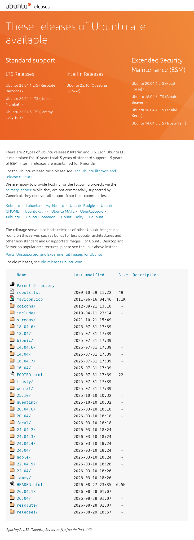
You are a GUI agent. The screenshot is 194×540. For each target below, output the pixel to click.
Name (21, 275)
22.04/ (24, 471)
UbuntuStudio (91, 211)
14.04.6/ (26, 347)
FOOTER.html (30, 375)
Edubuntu (97, 217)
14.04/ (24, 354)
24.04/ (24, 450)
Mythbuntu (54, 205)
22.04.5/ (26, 464)
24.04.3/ (26, 436)
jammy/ (24, 478)
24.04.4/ (26, 443)
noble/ (24, 457)
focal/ (24, 423)
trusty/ (25, 381)
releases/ (27, 512)
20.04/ (24, 416)
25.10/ (24, 395)
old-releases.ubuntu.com (61, 262)
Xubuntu (13, 217)
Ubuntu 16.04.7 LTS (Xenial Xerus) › (154, 113)
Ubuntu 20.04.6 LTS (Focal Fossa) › (153, 86)
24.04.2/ (26, 430)
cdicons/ (26, 306)
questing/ (27, 402)
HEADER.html (30, 484)
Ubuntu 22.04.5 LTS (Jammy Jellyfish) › (29, 115)
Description (146, 275)
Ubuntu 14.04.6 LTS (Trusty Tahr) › (160, 123)
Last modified (89, 275)
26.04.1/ (26, 491)
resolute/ (27, 505)
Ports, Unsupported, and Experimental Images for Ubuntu (54, 254)
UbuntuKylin (35, 211)
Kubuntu (13, 205)
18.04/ (24, 333)
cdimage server (18, 190)
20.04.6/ (26, 409)
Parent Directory (36, 285)
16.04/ (24, 368)
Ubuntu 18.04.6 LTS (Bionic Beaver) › (154, 99)
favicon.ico (30, 299)
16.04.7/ (26, 361)
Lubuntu (33, 205)
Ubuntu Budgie (82, 205)
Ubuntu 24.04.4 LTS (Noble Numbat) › (28, 101)
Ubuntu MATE (63, 211)
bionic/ (25, 340)
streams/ (26, 320)
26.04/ (24, 498)
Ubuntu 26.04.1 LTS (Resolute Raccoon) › (30, 88)
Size (123, 275)
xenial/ (25, 388)
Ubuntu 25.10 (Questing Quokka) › (86, 88)
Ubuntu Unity (72, 217)
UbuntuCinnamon (40, 217)
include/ (26, 313)
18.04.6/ (26, 327)
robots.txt (28, 292)
